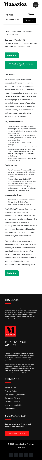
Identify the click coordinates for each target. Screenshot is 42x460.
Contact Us (10, 408)
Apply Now (12, 55)
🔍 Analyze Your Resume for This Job (21, 65)
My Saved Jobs (12, 19)
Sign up (31, 14)
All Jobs (9, 15)
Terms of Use (10, 387)
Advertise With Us (12, 398)
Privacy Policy (11, 391)
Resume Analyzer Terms (15, 394)
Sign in (31, 20)
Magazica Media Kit (13, 405)
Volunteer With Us (12, 401)
